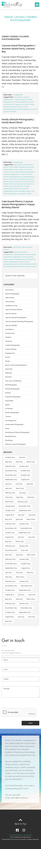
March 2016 (31, 555)
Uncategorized (18, 95)
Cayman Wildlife (11, 325)
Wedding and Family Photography (17, 432)
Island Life (8, 369)
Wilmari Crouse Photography (15, 444)
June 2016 (24, 550)
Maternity (8, 373)
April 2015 (8, 577)
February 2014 (10, 603)
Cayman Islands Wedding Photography (19, 321)
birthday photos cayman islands (25, 254)
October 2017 (10, 532)
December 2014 (11, 586)
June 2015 (19, 572)
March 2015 (20, 577)
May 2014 (8, 599)
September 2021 (11, 479)
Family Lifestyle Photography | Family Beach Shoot (18, 121)
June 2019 (9, 497)
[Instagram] (23, 830)
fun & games (16, 104)
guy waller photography (22, 109)
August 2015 (25, 568)
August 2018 (9, 515)
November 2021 (11, 475)
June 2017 (31, 537)
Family (7, 361)
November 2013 (26, 608)
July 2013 (21, 617)
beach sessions (14, 169)
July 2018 (21, 515)
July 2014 (21, 594)
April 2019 (30, 497)
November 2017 (26, 528)
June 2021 (19, 484)
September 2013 (25, 612)
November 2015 (11, 563)
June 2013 (31, 617)
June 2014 (32, 594)
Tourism (8, 416)
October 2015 (25, 563)
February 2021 (10, 493)
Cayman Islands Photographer (16, 317)
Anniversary (9, 290)
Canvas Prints (9, 301)
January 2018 (24, 524)
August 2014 (9, 594)
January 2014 (24, 603)
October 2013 (10, 612)
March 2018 (31, 519)
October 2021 (25, 475)
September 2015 (11, 568)
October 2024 (10, 457)
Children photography (10, 177)
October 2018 (10, 510)
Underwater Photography (14, 424)
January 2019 (10, 506)
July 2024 (22, 457)
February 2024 (10, 466)
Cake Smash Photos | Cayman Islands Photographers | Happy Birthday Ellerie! (18, 204)
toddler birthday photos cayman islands (23, 266)
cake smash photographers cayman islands (18, 257)
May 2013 (8, 621)
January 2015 (24, 581)
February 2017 (10, 546)
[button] (37, 4)
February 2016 (10, 559)
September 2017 (25, 532)
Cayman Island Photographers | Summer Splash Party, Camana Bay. (18, 48)
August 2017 (9, 537)
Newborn (8, 377)
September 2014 (25, 590)
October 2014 (10, 590)
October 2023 (25, 471)
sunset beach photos (24, 193)
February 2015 (10, 581)
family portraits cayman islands (20, 184)
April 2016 (19, 555)
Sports (7, 405)
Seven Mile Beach (20, 191)
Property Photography (13, 397)
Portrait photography (12, 389)
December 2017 (11, 528)
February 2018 (10, 524)
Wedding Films (10, 436)
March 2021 (20, 488)
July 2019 (22, 493)
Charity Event (10, 333)
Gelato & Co (7, 107)
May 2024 (8, 462)
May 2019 (19, 497)
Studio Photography (12, 412)
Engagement (10, 353)
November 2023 (11, 471)
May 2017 (8, 541)
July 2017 (21, 537)
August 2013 (9, 617)
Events (7, 357)
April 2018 (19, 519)
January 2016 (24, 559)
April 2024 (19, 462)
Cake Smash (17, 247)
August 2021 (25, 479)
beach (16, 165)
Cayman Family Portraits (13, 309)
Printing (7, 393)
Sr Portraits (9, 408)
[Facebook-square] (17, 830)
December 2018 (24, 506)
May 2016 (8, 555)
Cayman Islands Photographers (14, 259)
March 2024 (31, 462)
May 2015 (30, 572)
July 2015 (8, 572)
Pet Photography (11, 385)
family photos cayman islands (19, 181)
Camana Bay (18, 97)
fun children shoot (28, 104)
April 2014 (19, 599)
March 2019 (9, 501)
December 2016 (11, 550)
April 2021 (8, 488)
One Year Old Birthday (13, 381)
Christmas (8, 341)
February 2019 (22, 501)
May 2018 (8, 519)
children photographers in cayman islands (17, 174)
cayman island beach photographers (22, 172)
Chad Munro (9, 329)
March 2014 (31, 599)
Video (7, 428)
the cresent (12, 111)
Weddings (9, 440)
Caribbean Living (11, 305)
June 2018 (32, 515)
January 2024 (24, 466)
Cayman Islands (11, 313)
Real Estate (9, 401)
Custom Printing (10, 349)
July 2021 (8, 484)
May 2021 (30, 484)
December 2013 (11, 608)
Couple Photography (12, 345)
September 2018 (25, 510)
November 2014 (26, 586)
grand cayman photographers (16, 365)
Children (8, 337)
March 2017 (20, 541)
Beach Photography (12, 294)
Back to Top (20, 824)
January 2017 (23, 546)
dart (10, 104)
